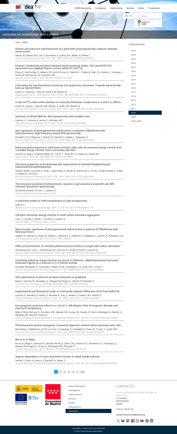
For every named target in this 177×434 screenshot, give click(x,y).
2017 (133, 83)
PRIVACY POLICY (87, 428)
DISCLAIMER (76, 428)
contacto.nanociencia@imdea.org (130, 414)
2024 (133, 50)
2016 (133, 88)
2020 (133, 71)
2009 (133, 117)
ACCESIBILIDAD (100, 428)
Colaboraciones (116, 8)
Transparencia (154, 8)
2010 (133, 112)
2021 (133, 67)
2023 (133, 59)
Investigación (100, 8)
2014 (133, 96)
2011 (133, 108)
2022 (133, 63)
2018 (133, 79)
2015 (133, 92)
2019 (133, 75)
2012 (133, 104)
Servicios (130, 8)
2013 (133, 100)
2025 (133, 54)
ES (131, 15)
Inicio (17, 42)
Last (82, 371)
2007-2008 (136, 121)
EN (126, 15)
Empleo (141, 8)
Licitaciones (73, 411)
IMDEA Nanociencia (83, 8)
